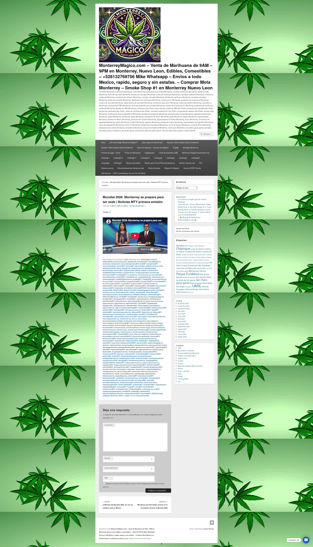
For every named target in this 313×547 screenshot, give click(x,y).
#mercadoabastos (139, 321)
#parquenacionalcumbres (158, 345)
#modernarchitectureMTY (154, 325)
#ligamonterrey (147, 312)
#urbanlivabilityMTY (109, 387)
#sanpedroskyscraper (127, 358)
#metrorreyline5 (108, 325)
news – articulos (183, 371)
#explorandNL (107, 290)
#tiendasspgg (139, 374)
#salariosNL (107, 356)
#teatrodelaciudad (138, 371)
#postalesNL (107, 352)
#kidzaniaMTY (107, 312)
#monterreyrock (126, 332)
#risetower (120, 354)
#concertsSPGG (120, 281)
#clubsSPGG (146, 279)
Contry (192, 249)
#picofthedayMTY (132, 349)
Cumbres (199, 249)
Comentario (109, 425)
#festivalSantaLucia (125, 294)
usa (179, 381)
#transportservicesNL (126, 380)
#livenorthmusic (120, 314)
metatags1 (105, 158)
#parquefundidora (128, 345)
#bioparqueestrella (109, 268)
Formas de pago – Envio (110, 152)
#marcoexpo (142, 319)
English (176, 147)
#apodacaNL (132, 261)
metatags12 (145, 158)
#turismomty (138, 382)
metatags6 (105, 163)
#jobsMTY (155, 310)
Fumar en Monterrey (133, 152)
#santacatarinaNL (141, 358)
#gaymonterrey (119, 303)
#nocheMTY (107, 343)
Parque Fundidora (187, 274)
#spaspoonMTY (108, 365)
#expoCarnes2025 (130, 290)
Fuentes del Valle (194, 265)
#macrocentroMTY (130, 316)
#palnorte (106, 345)
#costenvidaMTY (147, 281)
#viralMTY (138, 387)
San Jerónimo (201, 277)
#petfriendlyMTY (161, 347)
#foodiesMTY (132, 297)
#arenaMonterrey (154, 261)
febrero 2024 (182, 337)
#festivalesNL (140, 292)
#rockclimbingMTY (142, 354)
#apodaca (180, 245)
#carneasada (154, 272)
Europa (180, 363)
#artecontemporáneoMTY (130, 264)
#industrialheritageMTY (130, 308)
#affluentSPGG (108, 261)
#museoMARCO (126, 336)
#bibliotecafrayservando (154, 266)
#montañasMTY (108, 327)
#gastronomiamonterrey (154, 301)
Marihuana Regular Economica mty (195, 152)
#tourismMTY (132, 376)
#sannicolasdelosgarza (129, 356)
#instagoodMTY (119, 310)
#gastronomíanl (108, 303)
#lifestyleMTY (136, 312)
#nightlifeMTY (143, 341)
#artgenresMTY (152, 264)
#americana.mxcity (120, 261)
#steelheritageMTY (153, 365)
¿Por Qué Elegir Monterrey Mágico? (123, 142)
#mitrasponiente (139, 325)
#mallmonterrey (125, 319)
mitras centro (184, 271)
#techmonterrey (108, 374)
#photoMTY (107, 349)
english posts (182, 358)
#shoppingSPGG (151, 360)
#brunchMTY (118, 270)
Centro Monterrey (199, 246)
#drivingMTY (151, 286)
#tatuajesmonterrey (110, 371)
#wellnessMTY (145, 391)
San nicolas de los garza (193, 278)
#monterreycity (119, 327)
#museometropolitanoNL (141, 336)
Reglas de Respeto (171, 168)
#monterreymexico (109, 330)
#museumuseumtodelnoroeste (127, 338)
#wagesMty (135, 391)
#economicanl (161, 286)
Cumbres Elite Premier (185, 260)
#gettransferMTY (132, 303)
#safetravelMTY (155, 354)
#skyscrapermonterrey (133, 363)
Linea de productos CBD (168, 152)
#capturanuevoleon (142, 272)
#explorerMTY (118, 290)
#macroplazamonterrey (111, 319)
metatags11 (131, 158)
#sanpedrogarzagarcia (110, 358)
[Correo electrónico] (212, 523)
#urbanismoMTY (149, 385)
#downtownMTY (140, 286)
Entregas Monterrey (190, 147)
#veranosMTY (122, 387)
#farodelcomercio (109, 292)
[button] (306, 540)
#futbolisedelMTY (109, 301)
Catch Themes (209, 529)
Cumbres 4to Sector (187, 254)
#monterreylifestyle (158, 327)
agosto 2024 (182, 329)
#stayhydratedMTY (139, 365)
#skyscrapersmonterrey (150, 363)
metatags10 (118, 158)
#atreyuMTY (130, 266)
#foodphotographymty (156, 297)
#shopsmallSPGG (109, 363)
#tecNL (117, 374)
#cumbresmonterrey (150, 283)
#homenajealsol (143, 305)
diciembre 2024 (183, 324)
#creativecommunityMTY (111, 283)
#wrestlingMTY (145, 393)
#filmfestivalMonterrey (110, 297)
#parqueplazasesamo (110, 347)
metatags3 (171, 158)
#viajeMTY (131, 387)
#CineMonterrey (131, 277)
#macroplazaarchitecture (156, 316)
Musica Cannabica (133, 163)
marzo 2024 (182, 334)
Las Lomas (201, 268)
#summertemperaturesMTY (153, 367)
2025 (126, 259)
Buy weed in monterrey (186, 350)
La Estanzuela (190, 268)
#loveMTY (142, 314)
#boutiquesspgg (150, 268)
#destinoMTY (129, 286)
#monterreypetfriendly (158, 330)
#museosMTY (155, 336)
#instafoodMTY (108, 310)
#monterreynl (132, 330)
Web (106, 478)
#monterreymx (122, 330)
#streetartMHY (108, 367)
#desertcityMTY (119, 286)
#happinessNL (108, 305)
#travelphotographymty (111, 382)
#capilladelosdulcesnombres (113, 272)
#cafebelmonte (152, 270)
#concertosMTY (108, 281)
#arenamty (106, 264)
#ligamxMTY (157, 312)
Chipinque (106, 396)
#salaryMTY (116, 356)
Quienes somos (107, 168)
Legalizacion (150, 152)
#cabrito (144, 270)
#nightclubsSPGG (132, 341)
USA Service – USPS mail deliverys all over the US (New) (123, 173)
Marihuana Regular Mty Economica (190, 366)
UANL (120, 396)
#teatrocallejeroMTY (124, 371)
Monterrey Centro (197, 270)
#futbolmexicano (121, 301)
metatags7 (118, 163)
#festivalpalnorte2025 (110, 294)
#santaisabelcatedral (156, 358)
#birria (119, 268)
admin (125, 206)
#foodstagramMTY (119, 299)
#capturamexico (129, 272)
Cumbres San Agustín (202, 263)
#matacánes (128, 321)
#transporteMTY (154, 378)
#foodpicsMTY (108, 299)
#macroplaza (142, 316)
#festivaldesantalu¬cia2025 (125, 292)
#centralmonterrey (144, 275)
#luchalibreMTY (108, 316)
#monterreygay (145, 327)
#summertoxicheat (109, 369)
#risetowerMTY (130, 354)
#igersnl (118, 308)
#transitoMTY (143, 378)
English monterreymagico (187, 355)
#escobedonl (128, 288)
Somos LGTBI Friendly (192, 168)
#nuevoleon (116, 343)
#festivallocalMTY (152, 292)
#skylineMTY (120, 363)
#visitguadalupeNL (135, 389)
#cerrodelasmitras (109, 277)
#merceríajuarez (108, 323)
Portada (105, 182)
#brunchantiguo (108, 270)
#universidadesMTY (125, 385)
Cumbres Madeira (198, 260)
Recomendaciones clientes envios (131, 168)
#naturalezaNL (120, 341)
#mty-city (137, 334)
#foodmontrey (143, 297)
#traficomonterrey (131, 378)
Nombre (107, 458)
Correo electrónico (111, 468)
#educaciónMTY (108, 288)
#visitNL (157, 389)
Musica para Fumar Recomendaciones (160, 163)
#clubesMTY (137, 279)
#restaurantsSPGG (109, 354)
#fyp (129, 301)
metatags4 (183, 158)
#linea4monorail (108, 314)
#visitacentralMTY (109, 389)
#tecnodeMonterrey (127, 374)
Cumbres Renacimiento (189, 263)
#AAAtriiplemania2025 (149, 259)
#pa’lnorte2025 (142, 343)
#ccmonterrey (132, 275)
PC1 (200, 163)
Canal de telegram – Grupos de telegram (153, 147)
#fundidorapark (155, 299)
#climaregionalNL (109, 279)
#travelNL (150, 380)
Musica (180, 368)
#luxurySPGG (119, 316)
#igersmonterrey (108, 308)
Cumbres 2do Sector (193, 251)
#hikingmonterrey (119, 305)
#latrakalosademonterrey (122, 312)
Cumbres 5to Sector (200, 254)
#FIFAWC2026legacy (140, 294)
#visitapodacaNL (122, 389)
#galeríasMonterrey (138, 301)
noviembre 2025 (183, 306)
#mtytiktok (145, 334)
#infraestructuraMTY (159, 308)
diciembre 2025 (183, 303)
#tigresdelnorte (150, 374)
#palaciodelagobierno (155, 343)
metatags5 (195, 158)
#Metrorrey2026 (145, 323)
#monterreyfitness (132, 327)
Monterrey (114, 396)
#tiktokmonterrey (109, 376)
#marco (134, 319)
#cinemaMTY (120, 277)
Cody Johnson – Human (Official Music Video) (194, 204)
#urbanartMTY (138, 385)
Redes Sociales (154, 168)
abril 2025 (181, 319)
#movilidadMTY (123, 334)
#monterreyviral (151, 332)
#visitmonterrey (147, 389)
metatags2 (158, 158)
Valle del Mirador (191, 289)
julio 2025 (181, 311)
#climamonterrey (158, 277)
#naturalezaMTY (108, 341)
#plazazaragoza (157, 349)
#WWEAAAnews (157, 393)
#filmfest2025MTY (154, 294)
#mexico (130, 325)
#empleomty (119, 288)
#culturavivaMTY (136, 283)
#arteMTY (143, 264)
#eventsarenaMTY (153, 288)
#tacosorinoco (141, 369)
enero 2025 (182, 321)
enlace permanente (142, 396)
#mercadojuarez (152, 321)
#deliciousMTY (108, 286)
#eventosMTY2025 (140, 288)
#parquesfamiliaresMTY (126, 347)
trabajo (180, 376)
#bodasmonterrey (137, 268)
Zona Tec (190, 292)
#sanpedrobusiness (145, 356)
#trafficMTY (121, 378)
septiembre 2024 (184, 326)
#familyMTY (160, 290)
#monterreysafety (139, 332)
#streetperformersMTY (122, 367)
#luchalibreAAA (151, 314)
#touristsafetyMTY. (109, 378)
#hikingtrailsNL (132, 305)
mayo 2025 (182, 316)
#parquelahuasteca (141, 345)
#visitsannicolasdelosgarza (112, 391)
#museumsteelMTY (109, 338)
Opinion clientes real (187, 163)
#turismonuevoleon (150, 382)
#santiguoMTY (123, 360)
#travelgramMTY (140, 380)
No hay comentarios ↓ (137, 206)
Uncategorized (183, 379)
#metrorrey (135, 323)
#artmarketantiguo (109, 266)
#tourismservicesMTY (146, 376)
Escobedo (183, 265)
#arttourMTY (120, 266)
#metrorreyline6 (120, 325)
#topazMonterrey (121, 376)
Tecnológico (188, 287)
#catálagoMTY (121, 275)
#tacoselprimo (122, 369)
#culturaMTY (125, 283)
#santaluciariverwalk (110, 360)
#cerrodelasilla (157, 275)
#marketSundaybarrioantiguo (113, 321)
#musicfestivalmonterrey (148, 338)
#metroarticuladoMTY (122, 323)
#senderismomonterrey (137, 360)
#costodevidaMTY (160, 281)
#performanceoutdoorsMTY (145, 347)
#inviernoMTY (146, 310)
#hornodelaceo (155, 305)
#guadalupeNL (152, 303)
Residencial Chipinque (189, 277)
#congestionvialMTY (133, 281)
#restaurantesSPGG (150, 352)
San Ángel (180, 286)
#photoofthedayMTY (118, 349)
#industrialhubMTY (144, 308)
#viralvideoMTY (148, 387)
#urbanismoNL (161, 385)
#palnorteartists (115, 345)
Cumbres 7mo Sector (189, 257)
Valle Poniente (181, 292)
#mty (131, 334)
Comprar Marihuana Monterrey (188, 353)
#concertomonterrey (159, 279)
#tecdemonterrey (151, 371)
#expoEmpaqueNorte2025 (146, 290)
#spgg (116, 365)
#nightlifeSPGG (154, 341)
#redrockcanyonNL (135, 352)
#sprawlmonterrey (125, 365)
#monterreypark (143, 330)
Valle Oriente (204, 289)
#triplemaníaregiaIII (126, 382)
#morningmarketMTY (110, 334)
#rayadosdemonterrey (120, 352)
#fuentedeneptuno (143, 299)
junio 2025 (181, 314)
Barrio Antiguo (189, 246)
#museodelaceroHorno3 (111, 336)
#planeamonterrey (145, 349)
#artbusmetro (116, 264)
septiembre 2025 (184, 308)
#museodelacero (155, 334)
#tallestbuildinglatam (153, 369)
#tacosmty (131, 369)
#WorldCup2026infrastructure (113, 393)
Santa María (207, 283)
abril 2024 (181, 331)
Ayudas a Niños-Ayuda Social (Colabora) (183, 142)
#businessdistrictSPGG (132, 270)
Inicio (103, 142)
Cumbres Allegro (200, 257)
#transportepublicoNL (110, 380)
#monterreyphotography (111, 332)
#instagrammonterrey (133, 310)
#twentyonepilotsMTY (110, 385)
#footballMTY (131, 299)
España (180, 361)
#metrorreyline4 (157, 323)
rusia (179, 373)
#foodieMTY (123, 297)
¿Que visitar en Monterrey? (152, 142)
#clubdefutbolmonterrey (124, 279)
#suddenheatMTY (136, 367)
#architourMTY (142, 261)
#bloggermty (126, 268)
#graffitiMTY (142, 303)
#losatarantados (132, 314)
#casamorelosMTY (109, 275)
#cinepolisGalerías (144, 277)
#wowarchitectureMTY (132, 393)
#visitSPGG (126, 391)
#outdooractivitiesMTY (128, 343)
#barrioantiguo (140, 266)
